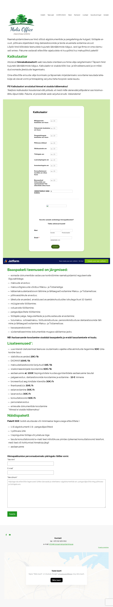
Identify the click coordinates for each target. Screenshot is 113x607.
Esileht (43, 15)
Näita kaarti (56, 580)
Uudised (85, 15)
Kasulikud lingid (96, 15)
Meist (70, 15)
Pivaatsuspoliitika (103, 547)
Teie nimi (10, 460)
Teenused (51, 15)
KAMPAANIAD (61, 15)
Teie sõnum (12, 477)
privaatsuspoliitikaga (65, 574)
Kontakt (106, 15)
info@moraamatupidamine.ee (61, 544)
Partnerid (77, 15)
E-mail (10, 468)
